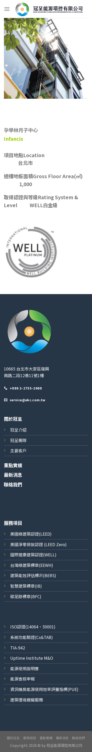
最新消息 (13, 474)
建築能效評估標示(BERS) (33, 575)
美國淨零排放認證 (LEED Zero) (38, 544)
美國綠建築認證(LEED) (31, 534)
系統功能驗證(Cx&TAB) (31, 637)
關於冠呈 (13, 418)
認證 (21, 627)
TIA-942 (17, 648)
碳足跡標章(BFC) (25, 596)
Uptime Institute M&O (31, 658)
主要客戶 (18, 450)
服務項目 (29, 738)
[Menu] (7, 9)
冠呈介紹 (18, 430)
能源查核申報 (22, 679)
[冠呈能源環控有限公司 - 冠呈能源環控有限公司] (49, 9)
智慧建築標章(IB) (26, 586)
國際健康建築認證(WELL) (33, 555)
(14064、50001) (40, 627)
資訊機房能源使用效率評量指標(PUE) (44, 689)
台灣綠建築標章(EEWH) (31, 565)
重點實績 (13, 465)
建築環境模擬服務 (26, 700)
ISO (13, 627)
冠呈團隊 (18, 440)
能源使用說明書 (24, 668)
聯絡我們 (13, 484)
